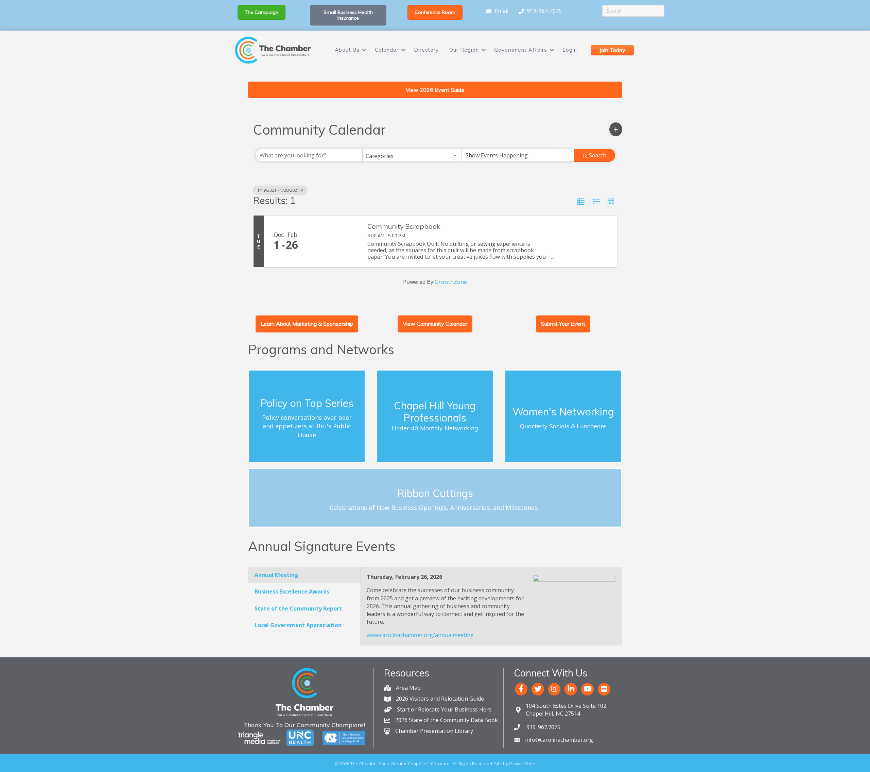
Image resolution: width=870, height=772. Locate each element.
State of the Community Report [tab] (298, 608)
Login (569, 50)
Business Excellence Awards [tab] (292, 591)
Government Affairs (520, 50)
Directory (426, 50)
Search (597, 155)
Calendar (387, 50)
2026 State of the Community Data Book (446, 720)
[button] (615, 129)
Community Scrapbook (403, 226)
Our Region (464, 50)
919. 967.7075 (542, 727)
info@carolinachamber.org (559, 739)
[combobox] (412, 155)
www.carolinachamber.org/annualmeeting (420, 635)
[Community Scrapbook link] (334, 241)
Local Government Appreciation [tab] (298, 625)
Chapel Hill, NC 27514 (567, 709)
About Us (347, 50)
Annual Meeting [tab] (276, 575)
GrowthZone (451, 282)
